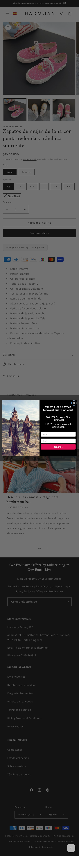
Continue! (58, 447)
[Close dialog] (73, 403)
